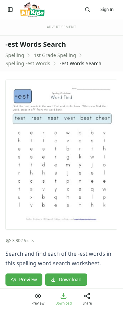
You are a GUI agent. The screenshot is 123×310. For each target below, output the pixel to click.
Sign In (106, 9)
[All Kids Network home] (32, 9)
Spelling (14, 55)
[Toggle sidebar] (10, 9)
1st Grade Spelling (55, 55)
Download (70, 279)
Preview (28, 279)
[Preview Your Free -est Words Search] (61, 155)
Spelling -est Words (27, 63)
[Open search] (87, 9)
